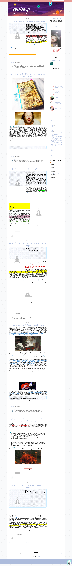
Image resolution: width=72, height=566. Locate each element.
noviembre (53, 124)
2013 (51, 155)
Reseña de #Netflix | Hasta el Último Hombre (28, 169)
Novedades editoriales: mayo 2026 (55, 176)
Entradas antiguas (43, 542)
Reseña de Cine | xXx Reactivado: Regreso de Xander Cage (27, 244)
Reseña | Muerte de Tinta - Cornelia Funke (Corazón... (56, 135)
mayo (52, 131)
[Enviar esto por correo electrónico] (15, 62)
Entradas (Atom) (15, 544)
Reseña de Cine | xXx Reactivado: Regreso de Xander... (56, 139)
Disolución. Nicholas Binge (54, 163)
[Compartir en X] (17, 62)
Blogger (39, 556)
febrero (52, 149)
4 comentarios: (12, 313)
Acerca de (13, 0)
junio (52, 130)
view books (61, 65)
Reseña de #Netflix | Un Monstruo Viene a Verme (28, 21)
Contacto (36, 0)
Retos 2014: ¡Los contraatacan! (58, 103)
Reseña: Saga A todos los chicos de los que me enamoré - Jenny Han (58, 108)
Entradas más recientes (12, 542)
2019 (51, 119)
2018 (51, 120)
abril (52, 146)
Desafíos (31, 0)
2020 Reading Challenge (56, 60)
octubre (52, 125)
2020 (51, 118)
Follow (56, 26)
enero (52, 150)
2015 (51, 153)
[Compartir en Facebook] (18, 62)
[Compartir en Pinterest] (19, 62)
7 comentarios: (12, 406)
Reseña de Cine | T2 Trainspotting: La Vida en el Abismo (28, 486)
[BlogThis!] (16, 62)
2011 (51, 158)
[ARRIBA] (69, 563)
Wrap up (17, 474)
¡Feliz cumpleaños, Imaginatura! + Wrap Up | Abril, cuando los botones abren (28, 420)
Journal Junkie (14, 474)
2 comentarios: (12, 156)
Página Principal (28, 542)
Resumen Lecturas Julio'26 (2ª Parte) (55, 173)
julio (52, 129)
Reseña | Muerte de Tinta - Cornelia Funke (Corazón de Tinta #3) (27, 75)
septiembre (53, 126)
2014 (51, 154)
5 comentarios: (12, 62)
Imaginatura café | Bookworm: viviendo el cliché (28, 325)
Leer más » (28, 152)
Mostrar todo (61, 178)
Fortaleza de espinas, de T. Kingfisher (55, 166)
